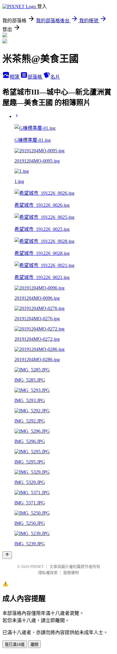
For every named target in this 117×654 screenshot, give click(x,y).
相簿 (15, 76)
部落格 (35, 76)
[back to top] (7, 555)
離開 (34, 644)
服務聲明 (71, 572)
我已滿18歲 (15, 644)
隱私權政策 (48, 572)
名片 (55, 76)
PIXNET (37, 566)
